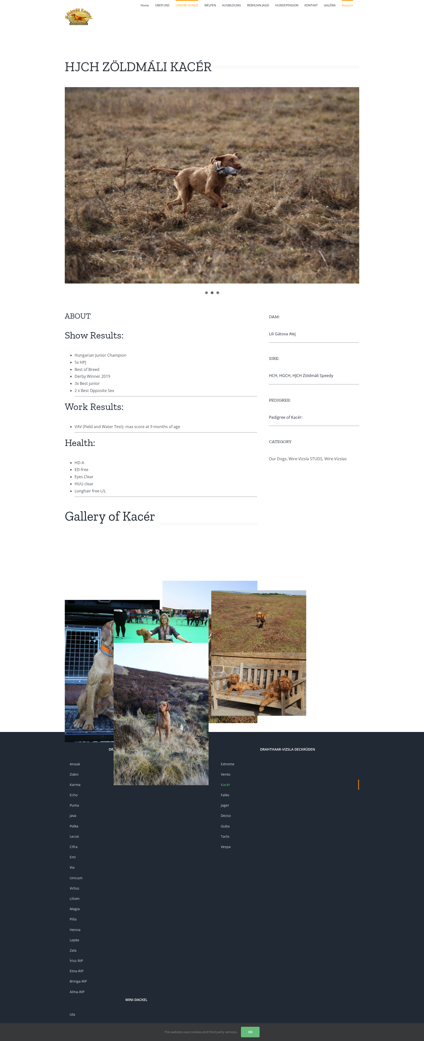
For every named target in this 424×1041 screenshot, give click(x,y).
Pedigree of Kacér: (286, 417)
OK (250, 1032)
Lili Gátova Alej (282, 334)
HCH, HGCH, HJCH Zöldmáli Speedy (301, 375)
